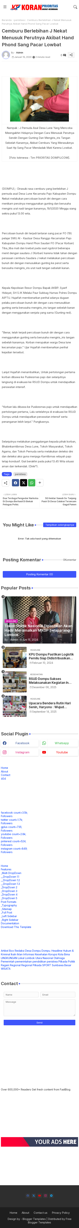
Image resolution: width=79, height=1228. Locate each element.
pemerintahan (23, 961)
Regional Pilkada (31, 965)
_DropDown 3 (9, 891)
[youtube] (39, 1195)
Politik (71, 961)
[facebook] (28, 1195)
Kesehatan (41, 954)
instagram (22, 752)
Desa (28, 950)
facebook (22, 743)
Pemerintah (8, 961)
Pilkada (62, 961)
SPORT (46, 965)
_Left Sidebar (9, 916)
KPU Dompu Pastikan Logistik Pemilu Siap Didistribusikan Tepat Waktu (51, 656)
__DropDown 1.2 (10, 880)
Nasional (48, 958)
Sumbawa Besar (61, 965)
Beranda (7, 20)
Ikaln (13, 954)
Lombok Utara (33, 958)
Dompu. (46, 950)
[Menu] (5, 7)
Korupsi (52, 954)
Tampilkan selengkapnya (59, 524)
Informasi (28, 954)
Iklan (20, 954)
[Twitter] (23, 482)
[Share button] (39, 482)
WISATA (5, 968)
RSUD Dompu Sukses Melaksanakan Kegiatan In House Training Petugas (49, 681)
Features (6, 869)
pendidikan (39, 961)
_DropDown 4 (9, 894)
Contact (5, 774)
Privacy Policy (61, 1212)
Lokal (21, 958)
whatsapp (62, 743)
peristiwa (19, 20)
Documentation (10, 923)
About (4, 771)
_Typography (9, 905)
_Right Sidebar (9, 919)
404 (3, 778)
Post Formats (8, 901)
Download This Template (16, 927)
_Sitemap (6, 909)
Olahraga (59, 958)
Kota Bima (64, 954)
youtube (62, 752)
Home (4, 767)
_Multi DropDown (11, 873)
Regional (15, 965)
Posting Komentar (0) (39, 574)
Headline (56, 950)
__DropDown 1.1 (10, 876)
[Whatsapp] (31, 482)
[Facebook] (15, 482)
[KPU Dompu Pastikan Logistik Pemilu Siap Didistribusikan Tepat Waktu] (15, 657)
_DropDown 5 (9, 898)
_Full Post (6, 912)
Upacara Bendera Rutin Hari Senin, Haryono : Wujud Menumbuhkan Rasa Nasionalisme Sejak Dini (50, 705)
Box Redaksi (16, 950)
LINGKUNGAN (9, 958)
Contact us (40, 1212)
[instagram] (45, 1195)
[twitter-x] (33, 1195)
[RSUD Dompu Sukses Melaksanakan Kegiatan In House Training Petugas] (15, 681)
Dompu (36, 950)
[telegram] (51, 1195)
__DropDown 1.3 (10, 883)
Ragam (5, 965)
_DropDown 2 (9, 887)
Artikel (4, 950)
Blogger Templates (34, 1218)
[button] (75, 7)
